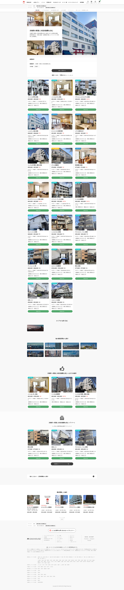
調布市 (71, 561)
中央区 (43, 560)
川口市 (43, 564)
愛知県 (68, 353)
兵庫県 (32, 353)
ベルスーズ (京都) (55, 300)
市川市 (39, 566)
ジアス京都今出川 (79, 131)
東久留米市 (88, 561)
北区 (87, 560)
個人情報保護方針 (47, 540)
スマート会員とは (60, 538)
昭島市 (68, 561)
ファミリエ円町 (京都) (33, 97)
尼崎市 (42, 576)
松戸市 (48, 566)
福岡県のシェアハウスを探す (31, 580)
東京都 (32, 346)
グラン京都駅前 (55, 165)
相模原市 (45, 568)
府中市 (65, 561)
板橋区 (93, 560)
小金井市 (77, 561)
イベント (43, 2)
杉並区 (82, 560)
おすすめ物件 (63, 10)
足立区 (42, 561)
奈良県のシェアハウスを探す (31, 578)
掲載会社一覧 (72, 537)
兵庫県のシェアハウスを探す (31, 576)
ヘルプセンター (59, 537)
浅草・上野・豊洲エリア (42, 558)
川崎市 (42, 568)
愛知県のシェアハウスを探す (31, 570)
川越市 (58, 564)
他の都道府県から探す (55, 10)
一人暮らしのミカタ (73, 541)
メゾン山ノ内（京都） (56, 97)
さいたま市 (39, 564)
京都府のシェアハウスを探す (31, 572)
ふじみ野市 (62, 564)
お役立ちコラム (59, 541)
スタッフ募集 (59, 535)
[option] (38, 87)
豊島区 (85, 560)
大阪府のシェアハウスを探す (31, 574)
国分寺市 (84, 561)
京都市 (32, 328)
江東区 (60, 560)
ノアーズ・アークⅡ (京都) (57, 199)
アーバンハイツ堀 (32, 265)
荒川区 (90, 560)
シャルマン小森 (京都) (33, 131)
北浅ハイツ (30, 300)
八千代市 (51, 566)
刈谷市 (39, 570)
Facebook (86, 538)
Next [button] (47, 87)
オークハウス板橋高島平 (32, 507)
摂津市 (42, 574)
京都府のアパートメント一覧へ (62, 464)
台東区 (54, 560)
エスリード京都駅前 (56, 265)
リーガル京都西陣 (79, 199)
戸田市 (46, 564)
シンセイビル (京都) (56, 231)
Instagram (92, 538)
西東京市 (39, 562)
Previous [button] (29, 87)
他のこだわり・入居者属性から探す (82, 10)
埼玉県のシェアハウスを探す (31, 564)
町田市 (74, 561)
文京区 (51, 560)
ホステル (71, 538)
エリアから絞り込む (45, 10)
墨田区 (57, 560)
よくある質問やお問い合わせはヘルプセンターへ (63, 530)
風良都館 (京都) (79, 165)
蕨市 (65, 564)
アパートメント (71, 10)
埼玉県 (68, 346)
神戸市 (45, 576)
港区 (45, 560)
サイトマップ (72, 535)
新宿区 (48, 560)
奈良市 (39, 578)
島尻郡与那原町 (40, 582)
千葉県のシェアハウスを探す (31, 566)
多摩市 (92, 561)
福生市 (46, 562)
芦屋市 (54, 576)
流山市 (45, 566)
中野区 (79, 560)
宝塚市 (39, 576)
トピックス (58, 540)
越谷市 (55, 564)
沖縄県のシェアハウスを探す (31, 582)
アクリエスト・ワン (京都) (81, 231)
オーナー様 (64, 2)
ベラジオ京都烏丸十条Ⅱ (88, 507)
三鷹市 (62, 561)
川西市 (48, 576)
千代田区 (39, 560)
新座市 (49, 564)
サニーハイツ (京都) (32, 231)
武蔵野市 (58, 561)
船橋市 (42, 566)
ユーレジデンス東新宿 (46, 507)
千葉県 (86, 346)
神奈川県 (50, 346)
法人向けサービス (57, 2)
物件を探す (38, 10)
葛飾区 (45, 561)
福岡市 (39, 580)
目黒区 (66, 560)
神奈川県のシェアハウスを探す (32, 568)
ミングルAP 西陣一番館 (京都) (35, 165)
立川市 (55, 561)
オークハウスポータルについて (49, 535)
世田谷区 (72, 560)
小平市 (43, 562)
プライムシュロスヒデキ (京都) (82, 97)
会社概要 (45, 537)
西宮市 (51, 576)
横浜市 (39, 568)
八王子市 (52, 561)
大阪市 (39, 574)
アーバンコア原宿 (59, 507)
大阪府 (50, 353)
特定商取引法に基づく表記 (48, 538)
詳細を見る (38, 109)
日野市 (81, 561)
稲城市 (49, 562)
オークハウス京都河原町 (57, 131)
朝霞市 (68, 564)
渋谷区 (76, 560)
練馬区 (39, 561)
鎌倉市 (49, 568)
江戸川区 (48, 561)
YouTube (89, 540)
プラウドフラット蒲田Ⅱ (74, 507)
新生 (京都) (77, 265)
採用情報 (82, 2)
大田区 (69, 560)
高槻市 (45, 574)
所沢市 (52, 564)
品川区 (63, 560)
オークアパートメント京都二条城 (35, 199)
